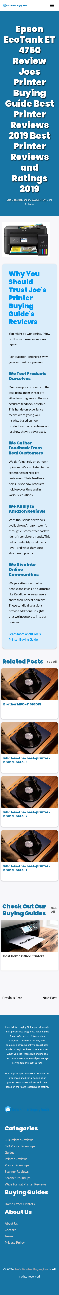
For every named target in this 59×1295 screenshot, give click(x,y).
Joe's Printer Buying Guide (33, 1269)
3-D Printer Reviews (19, 1139)
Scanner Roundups (18, 1177)
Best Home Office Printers (23, 956)
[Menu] (52, 5)
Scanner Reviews (17, 1171)
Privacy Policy (15, 1242)
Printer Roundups (17, 1165)
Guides (9, 1152)
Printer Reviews (16, 1158)
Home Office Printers (20, 1203)
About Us (11, 1223)
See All (52, 661)
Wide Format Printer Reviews (25, 1184)
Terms (9, 1236)
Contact (10, 1229)
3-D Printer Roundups (20, 1146)
